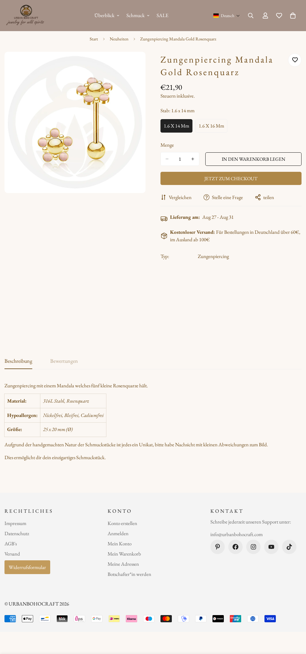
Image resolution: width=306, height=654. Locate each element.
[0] (293, 15)
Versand (12, 553)
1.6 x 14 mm (178, 127)
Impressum (15, 523)
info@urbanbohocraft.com (236, 534)
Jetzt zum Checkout (231, 178)
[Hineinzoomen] (140, 64)
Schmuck (135, 15)
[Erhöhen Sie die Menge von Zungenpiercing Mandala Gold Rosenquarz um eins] (192, 159)
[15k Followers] (253, 547)
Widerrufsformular (27, 567)
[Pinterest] (217, 547)
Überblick (104, 15)
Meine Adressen (123, 564)
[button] (226, 15)
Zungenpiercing (213, 256)
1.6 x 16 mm (213, 127)
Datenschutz (16, 533)
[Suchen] (250, 15)
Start (94, 39)
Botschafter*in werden (129, 574)
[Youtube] (271, 547)
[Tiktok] (289, 547)
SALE (163, 15)
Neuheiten (119, 39)
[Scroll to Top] (294, 621)
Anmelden (118, 533)
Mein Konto (119, 543)
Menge (167, 145)
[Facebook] (235, 547)
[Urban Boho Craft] (26, 15)
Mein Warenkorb (124, 553)
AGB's (10, 543)
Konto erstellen (122, 523)
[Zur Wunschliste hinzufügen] (295, 60)
